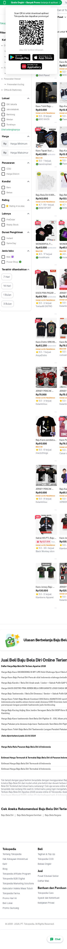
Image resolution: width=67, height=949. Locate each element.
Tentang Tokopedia (12, 854)
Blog (5, 868)
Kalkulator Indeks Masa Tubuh (18, 888)
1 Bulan (7, 294)
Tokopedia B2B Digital (14, 878)
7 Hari (6, 276)
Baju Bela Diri (7, 815)
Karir (5, 864)
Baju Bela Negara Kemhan (29, 815)
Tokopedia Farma (11, 893)
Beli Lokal (8, 903)
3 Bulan (7, 303)
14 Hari (7, 285)
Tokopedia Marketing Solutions (18, 883)
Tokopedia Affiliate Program (17, 873)
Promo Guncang (11, 908)
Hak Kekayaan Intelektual (15, 859)
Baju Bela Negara (53, 815)
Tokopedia (5, 23)
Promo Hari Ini (10, 898)
